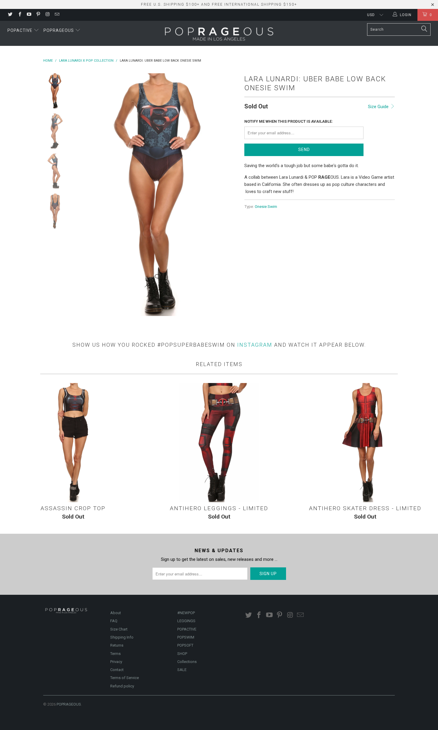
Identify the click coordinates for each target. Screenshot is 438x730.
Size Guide (379, 106)
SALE (182, 669)
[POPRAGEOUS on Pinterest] (38, 15)
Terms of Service (124, 677)
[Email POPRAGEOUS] (56, 15)
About (115, 613)
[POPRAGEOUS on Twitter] (10, 15)
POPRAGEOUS (69, 704)
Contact (117, 669)
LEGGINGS (186, 621)
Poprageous (59, 30)
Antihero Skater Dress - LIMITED (365, 442)
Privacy (116, 661)
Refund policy (122, 686)
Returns (116, 645)
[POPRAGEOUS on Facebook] (19, 15)
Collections (187, 661)
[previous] (85, 194)
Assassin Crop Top (73, 442)
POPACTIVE (186, 629)
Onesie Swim (266, 206)
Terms (115, 653)
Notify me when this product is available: (288, 121)
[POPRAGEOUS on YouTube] (28, 15)
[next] (230, 194)
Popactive (20, 30)
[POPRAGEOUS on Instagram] (47, 15)
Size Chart (119, 629)
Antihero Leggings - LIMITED (219, 442)
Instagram (254, 345)
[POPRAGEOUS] (219, 33)
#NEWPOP (186, 613)
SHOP (182, 653)
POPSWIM (185, 637)
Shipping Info (121, 637)
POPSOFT (185, 645)
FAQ (113, 621)
